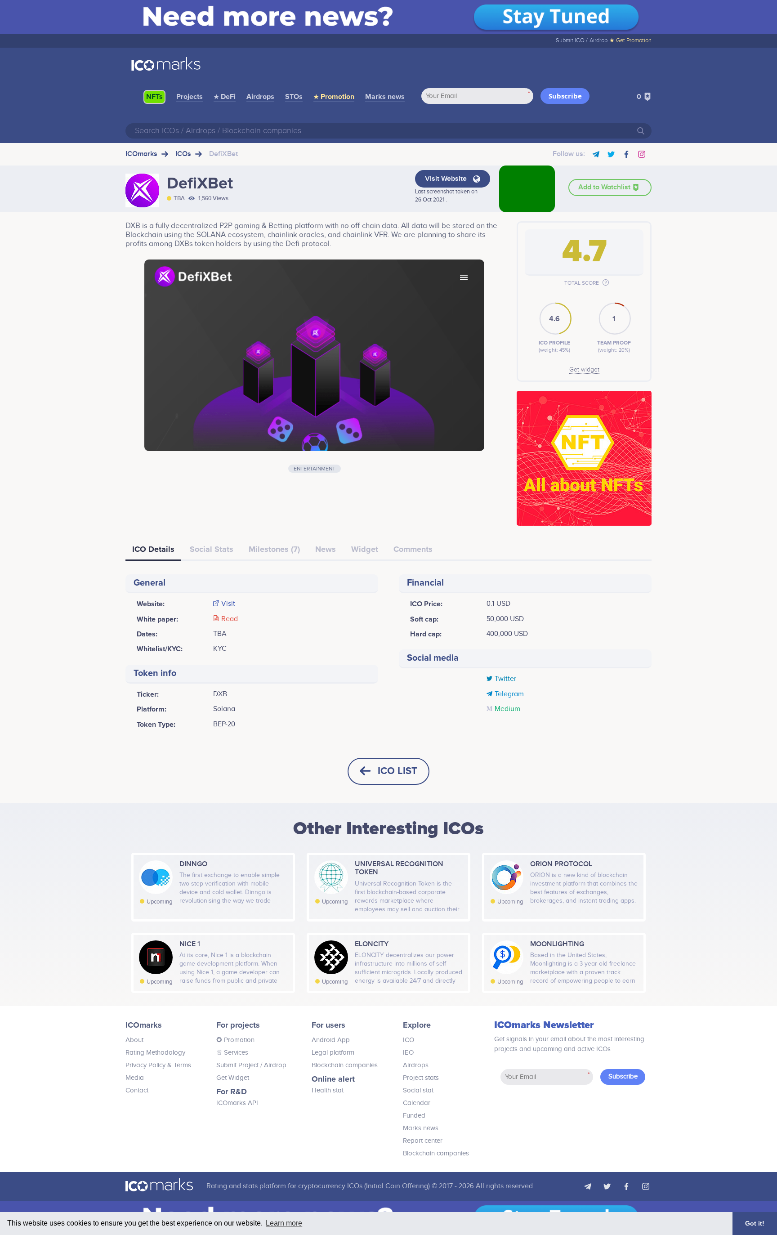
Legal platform (333, 1052)
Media (134, 1078)
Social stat (418, 1090)
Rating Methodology (155, 1052)
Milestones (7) (274, 549)
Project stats (421, 1078)
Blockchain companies (345, 1065)
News (325, 549)
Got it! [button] (754, 1223)
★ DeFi (225, 96)
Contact (136, 1090)
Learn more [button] (284, 1223)
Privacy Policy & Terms (158, 1065)
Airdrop (598, 40)
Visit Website (447, 179)
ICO (408, 1040)
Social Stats (211, 549)
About (134, 1040)
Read (229, 619)
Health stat (328, 1090)
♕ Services (232, 1052)
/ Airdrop (272, 1065)
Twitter (505, 679)
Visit (228, 604)
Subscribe (565, 95)
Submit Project (237, 1065)
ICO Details (153, 549)
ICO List (397, 771)
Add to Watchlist (605, 187)
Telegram (509, 694)
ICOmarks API (237, 1103)
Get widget (584, 369)
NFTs (154, 96)
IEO (408, 1052)
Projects (189, 96)
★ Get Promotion (630, 40)
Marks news (385, 96)
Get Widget (232, 1078)
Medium (507, 709)
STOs (294, 96)
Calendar (416, 1103)
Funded (414, 1115)
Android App (331, 1040)
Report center (422, 1141)
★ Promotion (333, 96)
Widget (364, 549)
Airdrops (260, 96)
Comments (413, 549)
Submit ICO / (572, 40)
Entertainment (314, 468)
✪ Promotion (235, 1040)
